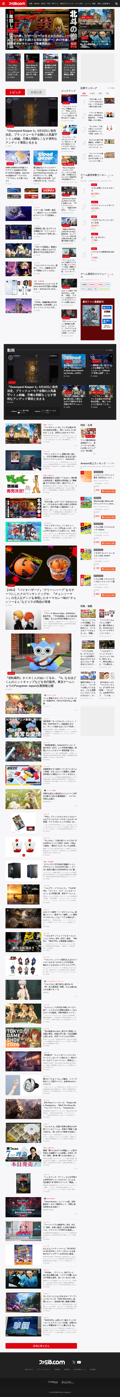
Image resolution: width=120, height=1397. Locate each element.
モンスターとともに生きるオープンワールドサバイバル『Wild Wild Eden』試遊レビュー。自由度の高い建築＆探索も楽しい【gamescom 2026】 (60, 1299)
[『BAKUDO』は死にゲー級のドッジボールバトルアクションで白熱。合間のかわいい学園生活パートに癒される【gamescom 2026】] (23, 1326)
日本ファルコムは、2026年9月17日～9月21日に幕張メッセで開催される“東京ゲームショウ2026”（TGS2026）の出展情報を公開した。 (60, 1041)
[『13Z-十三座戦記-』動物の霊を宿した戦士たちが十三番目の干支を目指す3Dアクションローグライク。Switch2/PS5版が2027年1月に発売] (19, 250)
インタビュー (13, 30)
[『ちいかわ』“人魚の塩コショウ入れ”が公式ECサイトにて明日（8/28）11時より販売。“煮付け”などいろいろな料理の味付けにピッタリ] (109, 128)
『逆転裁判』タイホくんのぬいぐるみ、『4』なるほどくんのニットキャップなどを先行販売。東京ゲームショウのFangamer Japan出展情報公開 (41, 681)
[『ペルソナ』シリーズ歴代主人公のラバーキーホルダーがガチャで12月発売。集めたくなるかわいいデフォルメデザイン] (23, 966)
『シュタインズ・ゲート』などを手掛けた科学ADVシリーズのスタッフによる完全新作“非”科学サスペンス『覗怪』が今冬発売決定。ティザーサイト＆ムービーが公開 (60, 1180)
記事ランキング (89, 88)
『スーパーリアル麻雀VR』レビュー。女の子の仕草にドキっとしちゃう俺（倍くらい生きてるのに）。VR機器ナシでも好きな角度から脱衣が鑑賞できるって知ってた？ (95, 157)
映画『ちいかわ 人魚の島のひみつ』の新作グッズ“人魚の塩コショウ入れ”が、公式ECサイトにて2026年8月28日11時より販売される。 (59, 850)
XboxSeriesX (104, 289)
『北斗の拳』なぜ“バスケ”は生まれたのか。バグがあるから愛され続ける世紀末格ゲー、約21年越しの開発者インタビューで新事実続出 (40, 39)
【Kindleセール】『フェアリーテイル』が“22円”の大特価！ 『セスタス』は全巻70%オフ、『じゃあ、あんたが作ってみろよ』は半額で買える (106, 689)
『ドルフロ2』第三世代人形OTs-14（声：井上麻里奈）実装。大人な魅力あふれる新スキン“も (60, 987)
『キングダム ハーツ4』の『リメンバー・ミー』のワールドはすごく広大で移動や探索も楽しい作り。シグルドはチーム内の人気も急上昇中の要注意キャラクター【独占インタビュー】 (13, 70)
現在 (84, 93)
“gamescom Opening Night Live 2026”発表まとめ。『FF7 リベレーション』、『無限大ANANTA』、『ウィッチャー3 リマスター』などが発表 (69, 204)
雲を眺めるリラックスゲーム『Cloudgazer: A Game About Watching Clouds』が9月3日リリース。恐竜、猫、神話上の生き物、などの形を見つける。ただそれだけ (45, 174)
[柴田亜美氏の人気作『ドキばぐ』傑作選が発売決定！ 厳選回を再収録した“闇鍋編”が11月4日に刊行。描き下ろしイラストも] (23, 484)
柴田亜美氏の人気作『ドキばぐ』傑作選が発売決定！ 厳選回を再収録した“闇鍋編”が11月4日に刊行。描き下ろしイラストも (60, 480)
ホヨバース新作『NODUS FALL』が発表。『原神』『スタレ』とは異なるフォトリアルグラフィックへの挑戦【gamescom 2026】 (69, 296)
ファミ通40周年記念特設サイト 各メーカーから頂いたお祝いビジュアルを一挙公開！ (88, 445)
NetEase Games (48, 1210)
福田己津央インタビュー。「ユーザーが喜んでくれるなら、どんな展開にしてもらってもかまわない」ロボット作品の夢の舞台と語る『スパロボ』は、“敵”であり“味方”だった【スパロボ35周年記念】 (88, 689)
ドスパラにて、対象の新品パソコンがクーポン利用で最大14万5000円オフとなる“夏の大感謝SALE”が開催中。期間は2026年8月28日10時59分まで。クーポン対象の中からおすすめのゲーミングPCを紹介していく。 (60, 874)
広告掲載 (92, 1369)
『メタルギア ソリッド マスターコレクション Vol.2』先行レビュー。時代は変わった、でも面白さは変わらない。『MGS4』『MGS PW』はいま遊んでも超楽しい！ (106, 657)
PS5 (48, 3)
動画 (94, 3)
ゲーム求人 (79, 3)
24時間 (92, 93)
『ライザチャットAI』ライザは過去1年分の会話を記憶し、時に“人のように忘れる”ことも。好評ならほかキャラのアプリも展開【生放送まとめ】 (95, 22)
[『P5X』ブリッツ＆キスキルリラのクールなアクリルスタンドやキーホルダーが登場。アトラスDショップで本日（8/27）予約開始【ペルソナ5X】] (23, 823)
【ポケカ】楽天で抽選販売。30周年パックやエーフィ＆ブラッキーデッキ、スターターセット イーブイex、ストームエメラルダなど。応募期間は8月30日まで (95, 143)
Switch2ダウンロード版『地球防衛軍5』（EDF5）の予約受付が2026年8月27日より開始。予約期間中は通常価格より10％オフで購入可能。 (60, 755)
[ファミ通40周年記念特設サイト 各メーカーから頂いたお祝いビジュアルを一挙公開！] (88, 432)
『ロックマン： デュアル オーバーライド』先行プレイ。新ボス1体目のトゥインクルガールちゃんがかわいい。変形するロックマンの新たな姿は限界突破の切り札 (69, 143)
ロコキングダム (51, 695)
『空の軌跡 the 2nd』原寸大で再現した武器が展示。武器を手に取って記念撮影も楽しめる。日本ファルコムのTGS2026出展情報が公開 (60, 1034)
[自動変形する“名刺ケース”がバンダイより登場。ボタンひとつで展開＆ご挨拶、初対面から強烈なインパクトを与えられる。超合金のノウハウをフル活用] (23, 775)
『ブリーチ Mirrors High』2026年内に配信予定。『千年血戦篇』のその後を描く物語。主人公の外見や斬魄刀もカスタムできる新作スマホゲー (95, 116)
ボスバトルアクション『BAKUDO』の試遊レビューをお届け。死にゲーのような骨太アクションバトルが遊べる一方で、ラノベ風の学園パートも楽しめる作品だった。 (60, 1330)
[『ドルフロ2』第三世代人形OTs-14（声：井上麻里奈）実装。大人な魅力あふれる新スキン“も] (23, 990)
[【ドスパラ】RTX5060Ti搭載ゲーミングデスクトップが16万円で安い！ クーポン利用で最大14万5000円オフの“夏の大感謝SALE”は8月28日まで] (23, 871)
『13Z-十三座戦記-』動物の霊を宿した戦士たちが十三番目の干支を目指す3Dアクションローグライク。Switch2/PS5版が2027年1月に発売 (45, 249)
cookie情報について (79, 1369)
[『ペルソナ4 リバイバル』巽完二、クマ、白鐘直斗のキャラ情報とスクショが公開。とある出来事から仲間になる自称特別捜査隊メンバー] (19, 269)
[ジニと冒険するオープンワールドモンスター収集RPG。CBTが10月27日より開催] (23, 704)
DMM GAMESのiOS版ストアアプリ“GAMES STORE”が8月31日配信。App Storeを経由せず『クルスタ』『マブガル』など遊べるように (17, 174)
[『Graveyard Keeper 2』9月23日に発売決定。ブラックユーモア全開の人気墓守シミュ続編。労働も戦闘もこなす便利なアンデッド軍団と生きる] (32, 112)
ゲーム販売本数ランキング (93, 176)
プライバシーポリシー (44, 1369)
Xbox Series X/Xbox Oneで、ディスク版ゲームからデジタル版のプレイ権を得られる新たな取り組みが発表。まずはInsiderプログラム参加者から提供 (32, 70)
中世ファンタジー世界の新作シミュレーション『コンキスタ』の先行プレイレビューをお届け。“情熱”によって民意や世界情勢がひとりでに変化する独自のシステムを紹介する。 (60, 1136)
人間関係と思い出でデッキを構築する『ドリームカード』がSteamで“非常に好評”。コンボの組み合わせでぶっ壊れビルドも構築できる (45, 231)
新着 (30, 3)
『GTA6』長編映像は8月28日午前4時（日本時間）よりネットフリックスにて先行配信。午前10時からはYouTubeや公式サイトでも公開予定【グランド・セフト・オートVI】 (46, 305)
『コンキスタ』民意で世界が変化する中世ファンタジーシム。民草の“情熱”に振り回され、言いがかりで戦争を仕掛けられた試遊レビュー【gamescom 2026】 (60, 1129)
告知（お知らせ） (49, 475)
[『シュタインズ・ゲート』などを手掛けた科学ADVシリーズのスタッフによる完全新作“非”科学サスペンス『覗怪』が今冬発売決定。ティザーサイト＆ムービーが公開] (23, 1183)
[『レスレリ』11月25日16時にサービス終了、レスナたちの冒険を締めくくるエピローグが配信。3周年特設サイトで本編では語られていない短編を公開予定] (23, 1014)
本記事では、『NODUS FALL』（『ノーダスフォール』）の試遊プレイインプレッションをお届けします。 (59, 922)
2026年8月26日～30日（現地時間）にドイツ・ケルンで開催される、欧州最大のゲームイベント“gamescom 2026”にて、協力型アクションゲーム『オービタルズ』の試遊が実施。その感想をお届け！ (60, 731)
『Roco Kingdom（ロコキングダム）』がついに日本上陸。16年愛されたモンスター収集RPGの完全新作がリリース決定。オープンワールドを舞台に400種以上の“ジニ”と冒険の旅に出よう (68, 173)
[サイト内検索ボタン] (116, 3)
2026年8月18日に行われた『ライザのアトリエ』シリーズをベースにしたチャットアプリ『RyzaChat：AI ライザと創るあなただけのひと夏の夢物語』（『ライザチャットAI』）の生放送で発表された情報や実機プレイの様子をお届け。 (60, 437)
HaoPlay (46, 992)
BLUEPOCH (47, 801)
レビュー (85, 38)
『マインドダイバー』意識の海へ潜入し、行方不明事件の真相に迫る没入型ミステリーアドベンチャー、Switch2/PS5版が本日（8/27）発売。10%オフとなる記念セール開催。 (60, 457)
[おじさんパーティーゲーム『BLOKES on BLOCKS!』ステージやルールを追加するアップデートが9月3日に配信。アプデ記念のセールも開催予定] (23, 1255)
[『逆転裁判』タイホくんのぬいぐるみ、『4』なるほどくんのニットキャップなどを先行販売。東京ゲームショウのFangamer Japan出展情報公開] (41, 654)
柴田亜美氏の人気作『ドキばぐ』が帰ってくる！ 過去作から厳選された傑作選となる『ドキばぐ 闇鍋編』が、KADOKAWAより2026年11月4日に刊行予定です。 (60, 488)
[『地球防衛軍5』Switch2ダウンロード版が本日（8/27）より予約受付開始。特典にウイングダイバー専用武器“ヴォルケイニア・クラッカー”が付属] (23, 751)
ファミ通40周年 (90, 436)
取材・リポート (87, 17)
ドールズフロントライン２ (54, 981)
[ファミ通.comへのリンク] (17, 3)
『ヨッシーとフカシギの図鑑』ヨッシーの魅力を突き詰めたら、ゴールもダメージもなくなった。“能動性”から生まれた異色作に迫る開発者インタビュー (88, 626)
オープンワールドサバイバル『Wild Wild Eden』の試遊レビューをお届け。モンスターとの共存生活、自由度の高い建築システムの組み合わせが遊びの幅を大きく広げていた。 (60, 1306)
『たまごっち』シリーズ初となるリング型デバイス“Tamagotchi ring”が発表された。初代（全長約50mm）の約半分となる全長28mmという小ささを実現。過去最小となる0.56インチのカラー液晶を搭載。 (60, 1089)
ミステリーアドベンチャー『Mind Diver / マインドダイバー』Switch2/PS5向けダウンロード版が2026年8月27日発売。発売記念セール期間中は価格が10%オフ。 (59, 464)
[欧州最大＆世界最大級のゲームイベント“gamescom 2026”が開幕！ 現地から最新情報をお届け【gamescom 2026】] (50, 58)
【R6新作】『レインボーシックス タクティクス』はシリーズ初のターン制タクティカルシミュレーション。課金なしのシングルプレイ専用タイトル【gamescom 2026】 (60, 1058)
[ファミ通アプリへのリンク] (53, 1382)
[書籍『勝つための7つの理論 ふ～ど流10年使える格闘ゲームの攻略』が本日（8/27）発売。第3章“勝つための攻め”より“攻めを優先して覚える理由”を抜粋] (23, 1157)
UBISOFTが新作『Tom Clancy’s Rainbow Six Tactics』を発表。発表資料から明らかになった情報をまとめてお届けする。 (59, 1065)
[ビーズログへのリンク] (68, 1382)
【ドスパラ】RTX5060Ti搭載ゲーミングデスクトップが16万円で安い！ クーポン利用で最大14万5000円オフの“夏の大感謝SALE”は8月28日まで (60, 867)
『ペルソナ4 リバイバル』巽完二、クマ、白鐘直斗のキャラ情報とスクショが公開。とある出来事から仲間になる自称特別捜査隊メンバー (46, 268)
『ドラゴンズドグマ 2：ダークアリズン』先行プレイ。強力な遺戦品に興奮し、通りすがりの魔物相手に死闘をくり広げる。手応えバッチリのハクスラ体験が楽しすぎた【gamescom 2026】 (69, 70)
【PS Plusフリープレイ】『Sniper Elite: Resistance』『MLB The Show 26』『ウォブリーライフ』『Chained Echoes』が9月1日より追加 (60, 1105)
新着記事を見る (41, 1345)
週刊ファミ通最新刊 (93, 301)
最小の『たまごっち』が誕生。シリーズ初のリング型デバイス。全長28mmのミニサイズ (60, 1081)
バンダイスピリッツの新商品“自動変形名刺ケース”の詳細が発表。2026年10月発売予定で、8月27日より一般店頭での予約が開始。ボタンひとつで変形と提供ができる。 (60, 779)
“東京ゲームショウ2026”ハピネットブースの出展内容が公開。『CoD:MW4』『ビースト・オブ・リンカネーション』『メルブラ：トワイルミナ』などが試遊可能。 (60, 898)
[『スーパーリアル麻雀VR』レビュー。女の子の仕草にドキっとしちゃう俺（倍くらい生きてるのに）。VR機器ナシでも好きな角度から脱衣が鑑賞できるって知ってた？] (109, 155)
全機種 (84, 284)
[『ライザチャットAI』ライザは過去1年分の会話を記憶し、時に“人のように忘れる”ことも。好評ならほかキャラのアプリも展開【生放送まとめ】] (23, 434)
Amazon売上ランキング (93, 463)
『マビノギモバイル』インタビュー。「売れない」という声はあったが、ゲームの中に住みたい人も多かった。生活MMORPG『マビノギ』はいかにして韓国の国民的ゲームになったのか (60, 528)
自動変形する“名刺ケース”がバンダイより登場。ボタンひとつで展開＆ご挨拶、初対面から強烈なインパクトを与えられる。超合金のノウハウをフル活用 (60, 772)
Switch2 (36, 3)
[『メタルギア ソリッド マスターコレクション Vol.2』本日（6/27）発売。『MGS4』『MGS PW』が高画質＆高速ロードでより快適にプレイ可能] (23, 942)
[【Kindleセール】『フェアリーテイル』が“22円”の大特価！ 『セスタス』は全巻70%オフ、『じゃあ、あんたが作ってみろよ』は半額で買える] (106, 675)
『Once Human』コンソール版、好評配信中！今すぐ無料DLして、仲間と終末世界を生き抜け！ (59, 1204)
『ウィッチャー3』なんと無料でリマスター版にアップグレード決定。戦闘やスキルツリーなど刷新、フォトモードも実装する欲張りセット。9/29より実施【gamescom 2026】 (68, 266)
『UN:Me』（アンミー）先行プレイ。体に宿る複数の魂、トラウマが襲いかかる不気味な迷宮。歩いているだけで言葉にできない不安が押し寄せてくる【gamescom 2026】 (96, 43)
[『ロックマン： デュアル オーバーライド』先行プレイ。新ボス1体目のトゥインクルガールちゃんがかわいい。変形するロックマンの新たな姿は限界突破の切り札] (69, 129)
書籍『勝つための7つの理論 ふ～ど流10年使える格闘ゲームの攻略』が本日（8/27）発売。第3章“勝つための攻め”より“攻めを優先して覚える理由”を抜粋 (60, 1153)
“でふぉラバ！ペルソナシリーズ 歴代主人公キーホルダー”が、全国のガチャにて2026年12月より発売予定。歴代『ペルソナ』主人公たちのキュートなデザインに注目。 (60, 970)
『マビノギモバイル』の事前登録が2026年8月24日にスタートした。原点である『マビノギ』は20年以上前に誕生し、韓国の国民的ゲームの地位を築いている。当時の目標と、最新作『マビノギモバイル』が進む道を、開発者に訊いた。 (60, 535)
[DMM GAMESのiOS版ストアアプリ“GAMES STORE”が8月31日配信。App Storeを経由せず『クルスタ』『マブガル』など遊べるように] (18, 157)
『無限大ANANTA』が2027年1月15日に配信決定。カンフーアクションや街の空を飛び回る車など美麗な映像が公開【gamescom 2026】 (69, 235)
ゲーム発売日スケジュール (93, 275)
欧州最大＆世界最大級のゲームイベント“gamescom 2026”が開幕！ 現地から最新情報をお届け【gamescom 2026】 (50, 70)
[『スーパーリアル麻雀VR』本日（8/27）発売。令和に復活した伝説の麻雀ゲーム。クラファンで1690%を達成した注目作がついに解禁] (23, 1231)
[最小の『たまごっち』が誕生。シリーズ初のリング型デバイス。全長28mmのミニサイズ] (23, 1085)
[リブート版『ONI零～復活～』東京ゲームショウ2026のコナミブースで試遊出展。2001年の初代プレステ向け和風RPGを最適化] (19, 213)
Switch (43, 3)
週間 (100, 93)
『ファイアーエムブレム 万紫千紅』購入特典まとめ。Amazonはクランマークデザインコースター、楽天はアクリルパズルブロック (106, 626)
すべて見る (110, 88)
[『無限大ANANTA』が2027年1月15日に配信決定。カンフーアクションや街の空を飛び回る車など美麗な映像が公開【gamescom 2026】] (69, 221)
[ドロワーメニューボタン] (3, 3)
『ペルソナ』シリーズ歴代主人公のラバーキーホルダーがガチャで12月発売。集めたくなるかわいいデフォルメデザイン (60, 962)
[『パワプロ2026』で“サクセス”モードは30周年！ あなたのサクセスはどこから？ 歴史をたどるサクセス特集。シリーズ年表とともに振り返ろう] (88, 644)
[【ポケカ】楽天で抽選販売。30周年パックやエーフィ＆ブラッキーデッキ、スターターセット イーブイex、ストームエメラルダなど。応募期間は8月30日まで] (109, 141)
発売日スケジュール (67, 3)
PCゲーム (55, 3)
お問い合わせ (29, 1369)
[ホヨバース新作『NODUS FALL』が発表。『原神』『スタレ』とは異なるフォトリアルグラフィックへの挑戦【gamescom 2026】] (69, 283)
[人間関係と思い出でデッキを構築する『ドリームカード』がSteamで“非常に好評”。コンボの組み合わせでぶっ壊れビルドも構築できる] (19, 232)
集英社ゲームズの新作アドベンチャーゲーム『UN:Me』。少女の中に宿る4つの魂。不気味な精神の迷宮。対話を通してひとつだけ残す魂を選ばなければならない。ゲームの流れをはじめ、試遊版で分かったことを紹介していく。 (60, 1282)
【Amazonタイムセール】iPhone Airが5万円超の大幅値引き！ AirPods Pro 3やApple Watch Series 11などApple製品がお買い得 (46, 286)
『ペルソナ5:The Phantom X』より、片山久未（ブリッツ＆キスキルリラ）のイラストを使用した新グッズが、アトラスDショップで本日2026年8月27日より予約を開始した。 (60, 827)
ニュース (88, 3)
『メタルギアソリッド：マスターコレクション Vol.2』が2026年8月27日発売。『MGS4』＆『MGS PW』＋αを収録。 (59, 946)
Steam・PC (92, 289)
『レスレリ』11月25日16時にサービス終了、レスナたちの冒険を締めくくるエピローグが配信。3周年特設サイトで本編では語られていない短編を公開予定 (60, 1010)
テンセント (46, 706)
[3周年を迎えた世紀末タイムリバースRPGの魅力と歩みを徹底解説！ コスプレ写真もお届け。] (23, 799)
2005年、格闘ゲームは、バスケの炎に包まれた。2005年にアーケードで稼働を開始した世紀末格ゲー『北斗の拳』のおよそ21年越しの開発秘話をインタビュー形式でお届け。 (60, 512)
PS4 (83, 289)
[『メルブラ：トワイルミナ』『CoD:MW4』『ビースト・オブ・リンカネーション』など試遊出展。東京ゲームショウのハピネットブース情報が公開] (23, 894)
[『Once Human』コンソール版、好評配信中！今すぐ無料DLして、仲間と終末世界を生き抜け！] (23, 1207)
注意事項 (67, 1369)
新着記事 (36, 92)
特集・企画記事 (103, 3)
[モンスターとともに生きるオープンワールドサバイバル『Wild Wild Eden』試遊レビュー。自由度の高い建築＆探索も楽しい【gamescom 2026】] (23, 1302)
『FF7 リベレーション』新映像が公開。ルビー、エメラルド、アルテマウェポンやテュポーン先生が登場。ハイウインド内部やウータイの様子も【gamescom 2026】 (69, 327)
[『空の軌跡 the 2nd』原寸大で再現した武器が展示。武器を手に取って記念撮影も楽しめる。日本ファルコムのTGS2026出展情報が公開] (23, 1037)
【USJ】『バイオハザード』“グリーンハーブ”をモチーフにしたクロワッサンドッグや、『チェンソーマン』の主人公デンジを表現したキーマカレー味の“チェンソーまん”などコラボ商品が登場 (41, 596)
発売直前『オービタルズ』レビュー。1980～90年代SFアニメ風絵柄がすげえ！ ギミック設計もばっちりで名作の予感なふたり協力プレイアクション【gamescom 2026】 (59, 724)
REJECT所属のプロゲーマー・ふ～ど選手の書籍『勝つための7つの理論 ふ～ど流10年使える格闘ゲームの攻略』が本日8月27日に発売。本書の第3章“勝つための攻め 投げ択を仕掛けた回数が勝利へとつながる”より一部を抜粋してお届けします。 (60, 1160)
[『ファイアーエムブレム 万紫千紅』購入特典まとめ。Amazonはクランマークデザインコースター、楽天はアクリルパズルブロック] (106, 613)
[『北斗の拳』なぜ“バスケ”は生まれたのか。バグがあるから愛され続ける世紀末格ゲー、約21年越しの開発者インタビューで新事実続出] (42, 29)
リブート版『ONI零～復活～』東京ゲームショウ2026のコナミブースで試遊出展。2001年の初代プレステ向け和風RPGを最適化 (45, 213)
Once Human (50, 1198)
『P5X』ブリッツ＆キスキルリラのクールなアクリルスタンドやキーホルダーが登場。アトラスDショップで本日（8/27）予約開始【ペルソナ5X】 (60, 819)
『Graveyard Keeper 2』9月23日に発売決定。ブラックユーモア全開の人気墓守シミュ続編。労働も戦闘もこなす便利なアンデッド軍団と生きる (31, 136)
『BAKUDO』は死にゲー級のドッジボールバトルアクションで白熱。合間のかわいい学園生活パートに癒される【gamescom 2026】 (60, 1323)
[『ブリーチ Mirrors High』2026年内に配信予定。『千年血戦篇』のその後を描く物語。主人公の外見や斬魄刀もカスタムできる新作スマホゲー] (109, 114)
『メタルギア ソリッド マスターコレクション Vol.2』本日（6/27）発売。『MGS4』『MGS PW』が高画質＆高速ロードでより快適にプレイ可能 (60, 938)
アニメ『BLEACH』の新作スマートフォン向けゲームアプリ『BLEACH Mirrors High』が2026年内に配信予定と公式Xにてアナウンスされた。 (60, 623)
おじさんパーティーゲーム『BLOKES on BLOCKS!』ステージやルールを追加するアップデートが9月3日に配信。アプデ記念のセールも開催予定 (59, 1251)
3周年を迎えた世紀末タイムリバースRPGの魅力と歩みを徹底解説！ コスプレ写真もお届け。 (60, 796)
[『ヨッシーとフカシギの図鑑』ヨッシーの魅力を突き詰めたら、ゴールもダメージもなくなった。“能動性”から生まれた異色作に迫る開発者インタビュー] (88, 613)
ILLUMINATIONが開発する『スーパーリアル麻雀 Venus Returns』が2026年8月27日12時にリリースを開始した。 (60, 1235)
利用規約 (57, 1369)
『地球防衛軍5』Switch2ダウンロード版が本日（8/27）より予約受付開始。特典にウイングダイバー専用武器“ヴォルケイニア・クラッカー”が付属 (60, 748)
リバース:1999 (51, 790)
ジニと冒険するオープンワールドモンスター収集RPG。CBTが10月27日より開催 (60, 701)
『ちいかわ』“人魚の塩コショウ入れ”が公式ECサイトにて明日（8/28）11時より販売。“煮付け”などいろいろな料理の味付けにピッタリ (95, 130)
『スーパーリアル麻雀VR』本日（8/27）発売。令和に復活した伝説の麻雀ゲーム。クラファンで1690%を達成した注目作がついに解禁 (59, 1227)
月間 (107, 93)
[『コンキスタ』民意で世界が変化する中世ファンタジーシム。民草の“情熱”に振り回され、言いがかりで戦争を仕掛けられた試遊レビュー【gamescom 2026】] (23, 1133)
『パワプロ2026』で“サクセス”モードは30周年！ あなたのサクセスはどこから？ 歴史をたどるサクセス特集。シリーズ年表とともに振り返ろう (88, 657)
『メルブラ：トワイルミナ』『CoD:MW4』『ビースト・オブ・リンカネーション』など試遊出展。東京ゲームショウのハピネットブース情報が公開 (60, 891)
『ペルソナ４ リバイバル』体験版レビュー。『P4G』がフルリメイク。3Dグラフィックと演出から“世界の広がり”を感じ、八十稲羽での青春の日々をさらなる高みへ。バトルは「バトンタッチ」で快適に (69, 112)
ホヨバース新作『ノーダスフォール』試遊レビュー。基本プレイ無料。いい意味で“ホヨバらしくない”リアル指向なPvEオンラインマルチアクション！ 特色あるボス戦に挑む (60, 915)
